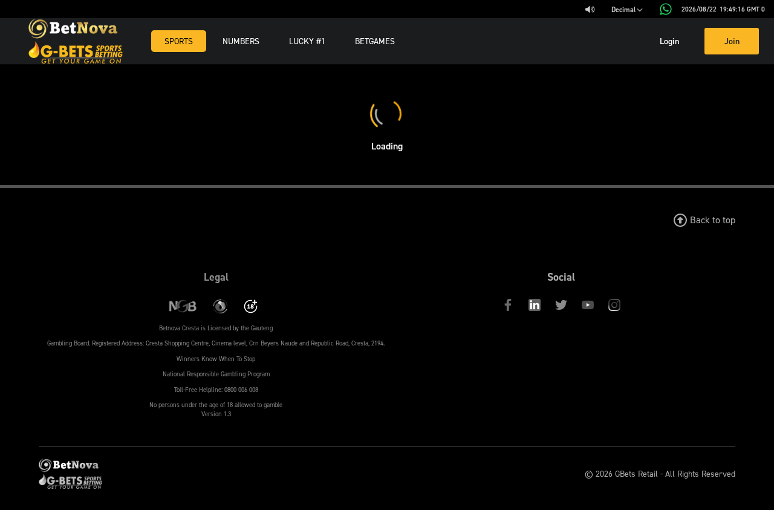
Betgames (375, 41)
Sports (178, 41)
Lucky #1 (307, 41)
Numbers (241, 41)
